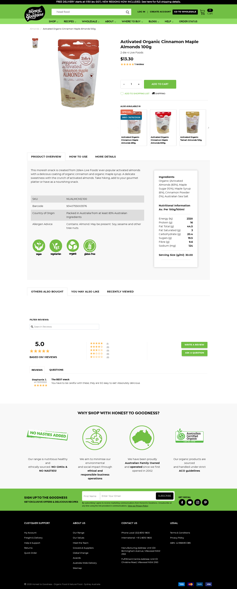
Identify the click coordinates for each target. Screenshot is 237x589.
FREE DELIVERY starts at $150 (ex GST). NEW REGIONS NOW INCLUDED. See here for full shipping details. (118, 2)
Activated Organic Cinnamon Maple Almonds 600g (160, 140)
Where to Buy (131, 21)
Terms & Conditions (180, 533)
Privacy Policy (177, 538)
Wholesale (89, 21)
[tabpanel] (135, 127)
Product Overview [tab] (46, 156)
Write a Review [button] (194, 345)
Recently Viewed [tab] (120, 291)
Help (168, 21)
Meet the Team (81, 543)
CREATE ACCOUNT (160, 12)
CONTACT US (129, 523)
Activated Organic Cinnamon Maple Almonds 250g (130, 140)
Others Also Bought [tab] (47, 291)
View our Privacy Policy (138, 506)
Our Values (78, 538)
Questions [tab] (56, 370)
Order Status (188, 21)
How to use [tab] (78, 156)
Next (207, 128)
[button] (134, 94)
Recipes (69, 21)
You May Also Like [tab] (85, 291)
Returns (28, 548)
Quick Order (30, 553)
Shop (52, 21)
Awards (77, 558)
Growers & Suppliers (83, 548)
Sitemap (77, 568)
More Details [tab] (105, 156)
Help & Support (32, 543)
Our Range (78, 533)
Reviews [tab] (37, 370)
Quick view (163, 114)
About (109, 21)
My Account (30, 533)
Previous (119, 128)
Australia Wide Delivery (85, 563)
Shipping (160, 93)
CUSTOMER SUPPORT (37, 523)
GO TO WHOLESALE (185, 12)
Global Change (80, 553)
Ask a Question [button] (194, 353)
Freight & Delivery (33, 538)
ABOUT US (79, 523)
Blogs (153, 21)
